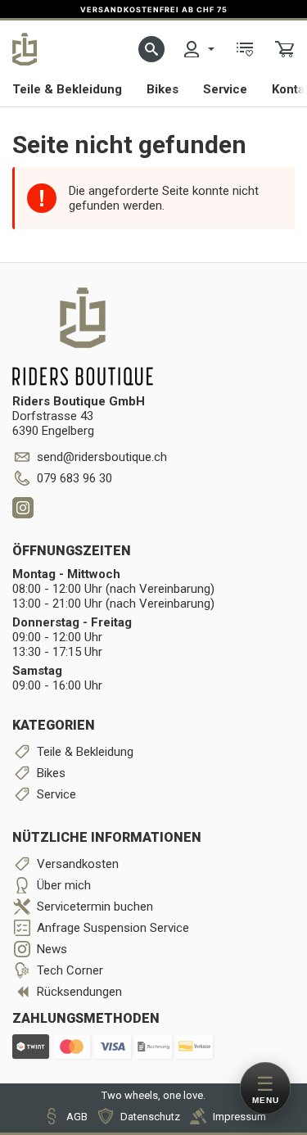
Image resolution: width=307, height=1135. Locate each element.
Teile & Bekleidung (67, 89)
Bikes (162, 89)
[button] (151, 49)
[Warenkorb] (285, 49)
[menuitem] (198, 49)
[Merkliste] (245, 49)
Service (225, 89)
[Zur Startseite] (24, 49)
